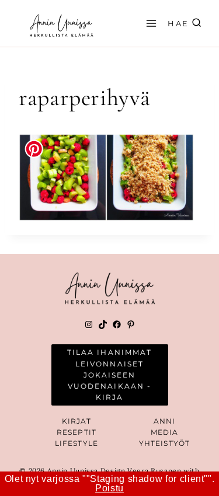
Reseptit (76, 432)
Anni (164, 421)
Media (165, 432)
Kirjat (77, 421)
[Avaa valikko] (149, 23)
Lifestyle (76, 443)
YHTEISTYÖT (164, 443)
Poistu (109, 488)
